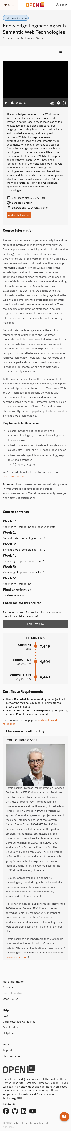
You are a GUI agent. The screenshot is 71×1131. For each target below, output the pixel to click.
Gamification (10, 1027)
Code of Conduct (13, 993)
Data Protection (12, 1056)
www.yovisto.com (17, 957)
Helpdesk (8, 1033)
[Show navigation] (34, 51)
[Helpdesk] (64, 1116)
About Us (8, 987)
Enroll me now (35, 624)
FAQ (5, 1016)
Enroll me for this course (19, 215)
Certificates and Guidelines (19, 1021)
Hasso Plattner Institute (35, 1123)
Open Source (10, 998)
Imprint (7, 1050)
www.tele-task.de (13, 476)
